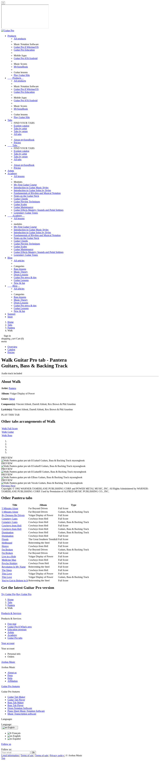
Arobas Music (8, 662)
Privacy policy (57, 755)
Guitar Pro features (10, 686)
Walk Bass (7, 435)
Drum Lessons (21, 274)
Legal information (10, 755)
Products (12, 35)
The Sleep (7, 570)
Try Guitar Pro (8, 594)
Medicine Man (9, 560)
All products (20, 38)
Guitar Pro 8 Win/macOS (26, 47)
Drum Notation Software (20, 708)
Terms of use (27, 755)
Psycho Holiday (10, 563)
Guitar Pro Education (24, 50)
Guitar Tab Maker (16, 697)
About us (12, 672)
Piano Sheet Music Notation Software (26, 711)
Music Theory (21, 271)
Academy (12, 173)
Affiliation (13, 681)
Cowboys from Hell (11, 525)
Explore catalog (21, 125)
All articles (19, 260)
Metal (12, 399)
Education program (17, 629)
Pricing (17, 142)
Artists (11, 170)
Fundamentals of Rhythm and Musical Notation (37, 193)
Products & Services (11, 613)
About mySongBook (24, 139)
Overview (12, 346)
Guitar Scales (20, 204)
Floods (5, 539)
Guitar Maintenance (23, 207)
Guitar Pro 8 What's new (20, 626)
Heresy (5, 546)
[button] (5, 485)
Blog (10, 257)
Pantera (12, 388)
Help (10, 678)
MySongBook (21, 66)
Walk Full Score (10, 428)
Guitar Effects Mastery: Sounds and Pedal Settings (38, 210)
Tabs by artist (20, 128)
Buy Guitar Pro (23, 594)
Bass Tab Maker (16, 702)
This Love (7, 573)
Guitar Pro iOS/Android (26, 58)
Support (11, 314)
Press (10, 675)
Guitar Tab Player (16, 699)
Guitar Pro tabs (15, 638)
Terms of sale (42, 755)
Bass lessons (20, 269)
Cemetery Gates (10, 518)
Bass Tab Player (15, 705)
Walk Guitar (8, 432)
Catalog (11, 349)
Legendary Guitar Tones (26, 212)
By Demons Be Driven (13, 515)
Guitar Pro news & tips (25, 277)
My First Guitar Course (25, 184)
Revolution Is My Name (14, 566)
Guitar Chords (21, 198)
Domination (7, 532)
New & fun (19, 283)
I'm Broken (7, 549)
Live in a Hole (9, 556)
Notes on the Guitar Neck (26, 196)
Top (3, 758)
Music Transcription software (22, 713)
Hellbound (7, 542)
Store (10, 316)
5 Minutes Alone (10, 508)
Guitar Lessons (21, 280)
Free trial (12, 624)
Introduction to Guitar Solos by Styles (32, 190)
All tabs (17, 134)
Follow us (6, 744)
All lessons (19, 176)
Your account (7, 643)
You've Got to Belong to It (15, 580)
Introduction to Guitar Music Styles (31, 187)
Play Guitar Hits (22, 75)
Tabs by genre (21, 131)
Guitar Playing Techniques (27, 201)
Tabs (10, 120)
